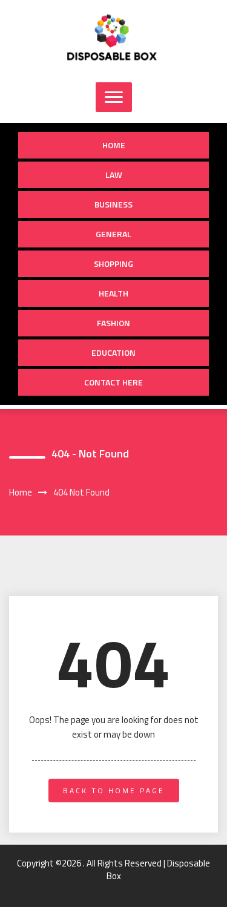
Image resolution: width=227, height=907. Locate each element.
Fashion (113, 322)
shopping (113, 263)
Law (113, 174)
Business (113, 204)
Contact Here (113, 382)
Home (113, 145)
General (113, 234)
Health (113, 293)
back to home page (114, 790)
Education (113, 352)
